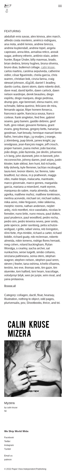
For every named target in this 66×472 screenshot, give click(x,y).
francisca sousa (35, 113)
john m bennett (43, 155)
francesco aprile (14, 113)
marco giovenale (14, 182)
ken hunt (34, 163)
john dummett (24, 155)
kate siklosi (21, 163)
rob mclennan (39, 236)
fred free (39, 117)
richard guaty (21, 236)
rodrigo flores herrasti (46, 240)
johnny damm (30, 159)
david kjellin (25, 90)
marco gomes (34, 182)
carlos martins (13, 71)
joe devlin (42, 152)
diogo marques (24, 98)
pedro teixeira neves (30, 221)
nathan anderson (34, 205)
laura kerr (10, 171)
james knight (42, 140)
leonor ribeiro (25, 171)
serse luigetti (27, 252)
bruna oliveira (49, 63)
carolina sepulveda (35, 71)
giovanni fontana (36, 125)
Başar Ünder (21, 59)
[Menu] (60, 6)
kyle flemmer (28, 167)
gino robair (17, 125)
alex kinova (38, 36)
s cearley (21, 248)
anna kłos (23, 51)
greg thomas (21, 128)
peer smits (51, 221)
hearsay (49, 295)
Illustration (10, 298)
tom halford (23, 271)
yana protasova (13, 279)
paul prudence (13, 217)
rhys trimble (24, 232)
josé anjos (47, 159)
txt (58, 302)
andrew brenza (43, 44)
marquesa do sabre (16, 190)
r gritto (20, 229)
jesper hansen (13, 148)
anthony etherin (22, 55)
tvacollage (51, 271)
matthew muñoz (24, 194)
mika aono (10, 202)
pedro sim (10, 221)
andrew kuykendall (16, 48)
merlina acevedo (14, 198)
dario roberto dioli (49, 86)
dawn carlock (42, 90)
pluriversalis (11, 302)
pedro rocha (50, 217)
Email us (8, 455)
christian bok (22, 78)
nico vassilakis (38, 209)
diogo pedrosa (44, 98)
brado (52, 59)
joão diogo (10, 152)
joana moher (31, 148)
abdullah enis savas (16, 36)
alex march (53, 36)
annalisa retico (40, 51)
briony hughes (30, 63)
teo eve (18, 267)
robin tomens (24, 240)
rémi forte (10, 232)
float (40, 295)
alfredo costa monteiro (18, 40)
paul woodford (32, 217)
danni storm (29, 86)
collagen (22, 295)
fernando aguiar (14, 109)
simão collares (45, 252)
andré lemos (25, 44)
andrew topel (37, 48)
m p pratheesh (37, 175)
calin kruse (48, 67)
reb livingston (49, 229)
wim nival (49, 275)
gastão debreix (39, 121)
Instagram (9, 445)
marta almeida (39, 190)
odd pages (47, 298)
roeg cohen (11, 244)
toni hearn (38, 271)
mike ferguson (27, 202)
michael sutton (51, 198)
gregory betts (38, 128)
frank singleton (24, 117)
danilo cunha (12, 86)
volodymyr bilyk (14, 275)
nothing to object (28, 298)
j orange (50, 136)
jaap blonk (26, 140)
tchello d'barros (49, 263)
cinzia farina (39, 78)
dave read (10, 90)
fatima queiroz (25, 105)
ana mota (10, 44)
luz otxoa (21, 175)
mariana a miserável (26, 186)
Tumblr (7, 449)
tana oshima (31, 263)
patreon (8, 459)
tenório (8, 267)
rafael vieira (32, 229)
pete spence (12, 225)
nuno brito (21, 213)
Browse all (10, 285)
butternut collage (29, 67)
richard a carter (42, 232)
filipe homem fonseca (38, 109)
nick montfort (20, 209)
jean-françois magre (31, 144)
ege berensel (27, 101)
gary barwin (21, 121)
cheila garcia (42, 75)
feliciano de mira (46, 105)
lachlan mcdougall (48, 167)
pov (23, 302)
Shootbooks (34, 302)
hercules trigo (20, 136)
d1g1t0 (29, 82)
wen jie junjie (33, 275)
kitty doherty (11, 167)
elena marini (44, 101)
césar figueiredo (22, 75)
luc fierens (41, 171)
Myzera (9, 403)
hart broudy (24, 132)
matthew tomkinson (48, 194)
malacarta (33, 179)
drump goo (11, 101)
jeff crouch (51, 144)
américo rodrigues (44, 40)
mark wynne (47, 186)
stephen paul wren (46, 259)
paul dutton (53, 213)
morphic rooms (13, 205)
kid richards (48, 163)
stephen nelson (24, 259)
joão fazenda (27, 152)
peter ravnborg (30, 225)
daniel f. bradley (45, 82)
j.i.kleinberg (11, 140)
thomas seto (32, 267)
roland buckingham (32, 244)
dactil (32, 295)
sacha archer (37, 248)
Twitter (7, 441)
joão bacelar (48, 148)
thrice (46, 302)
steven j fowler (13, 263)
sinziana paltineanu (16, 256)
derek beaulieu (36, 94)
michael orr (33, 198)
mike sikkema (46, 202)
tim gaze (46, 267)
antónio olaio (41, 55)
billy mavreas (38, 59)
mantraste (47, 179)
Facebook (9, 437)
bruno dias (10, 67)
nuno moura (36, 213)
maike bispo (18, 179)
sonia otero (37, 256)
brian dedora (12, 63)
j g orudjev (37, 136)
